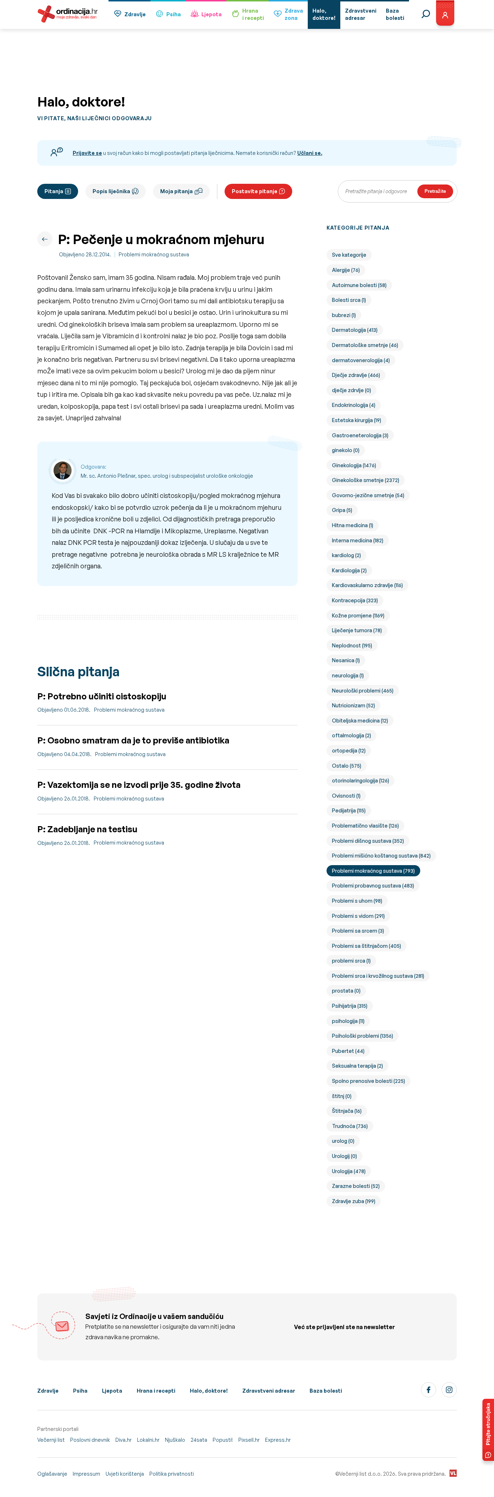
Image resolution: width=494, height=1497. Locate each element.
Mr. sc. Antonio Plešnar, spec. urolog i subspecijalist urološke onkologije (167, 476)
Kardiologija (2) (349, 570)
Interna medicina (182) (357, 540)
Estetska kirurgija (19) (356, 420)
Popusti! (223, 1440)
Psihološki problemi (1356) (362, 1036)
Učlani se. (309, 153)
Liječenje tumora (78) (357, 630)
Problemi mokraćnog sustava (154, 254)
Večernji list (51, 1440)
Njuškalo (175, 1440)
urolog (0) (343, 1141)
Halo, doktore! (209, 1391)
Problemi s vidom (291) (358, 916)
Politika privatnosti (171, 1474)
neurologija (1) (348, 675)
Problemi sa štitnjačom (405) (366, 946)
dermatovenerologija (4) (361, 360)
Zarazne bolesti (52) (356, 1186)
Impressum (86, 1474)
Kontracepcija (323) (355, 600)
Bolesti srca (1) (349, 300)
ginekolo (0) (345, 450)
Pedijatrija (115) (349, 810)
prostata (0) (346, 991)
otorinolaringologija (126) (360, 780)
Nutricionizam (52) (353, 705)
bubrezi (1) (344, 315)
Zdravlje (135, 14)
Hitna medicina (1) (352, 525)
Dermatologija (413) (355, 330)
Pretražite (435, 191)
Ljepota (211, 14)
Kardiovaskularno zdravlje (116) (367, 585)
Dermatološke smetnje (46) (365, 345)
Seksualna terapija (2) (357, 1066)
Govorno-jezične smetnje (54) (368, 495)
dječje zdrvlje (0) (351, 390)
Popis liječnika (111, 191)
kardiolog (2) (346, 555)
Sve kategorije (349, 255)
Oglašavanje (52, 1474)
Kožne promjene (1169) (358, 615)
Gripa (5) (342, 510)
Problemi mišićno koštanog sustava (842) (381, 855)
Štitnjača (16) (347, 1111)
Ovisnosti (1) (346, 796)
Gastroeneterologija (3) (360, 435)
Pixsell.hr (249, 1440)
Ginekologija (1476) (354, 465)
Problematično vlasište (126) (365, 826)
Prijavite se (87, 153)
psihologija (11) (348, 1021)
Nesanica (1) (346, 660)
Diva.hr (123, 1440)
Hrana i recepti (156, 1391)
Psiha (173, 14)
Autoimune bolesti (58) (359, 285)
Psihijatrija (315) (349, 1006)
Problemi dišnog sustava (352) (368, 841)
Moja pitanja (176, 191)
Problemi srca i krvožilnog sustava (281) (378, 976)
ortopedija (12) (349, 750)
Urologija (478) (349, 1171)
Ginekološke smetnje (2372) (365, 480)
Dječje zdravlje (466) (356, 375)
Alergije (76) (346, 270)
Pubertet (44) (348, 1051)
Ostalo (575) (346, 766)
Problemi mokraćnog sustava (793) (373, 871)
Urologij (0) (344, 1156)
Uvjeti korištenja (125, 1474)
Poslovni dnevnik (90, 1440)
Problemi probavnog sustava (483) (373, 885)
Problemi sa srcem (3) (358, 931)
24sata (199, 1440)
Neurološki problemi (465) (362, 690)
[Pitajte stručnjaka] (488, 1430)
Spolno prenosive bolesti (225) (368, 1081)
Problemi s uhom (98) (357, 901)
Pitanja (53, 191)
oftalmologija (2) (351, 735)
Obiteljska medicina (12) (360, 720)
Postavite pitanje (254, 191)
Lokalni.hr (148, 1440)
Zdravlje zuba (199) (353, 1201)
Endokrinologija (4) (353, 405)
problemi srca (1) (351, 961)
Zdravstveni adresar (268, 1391)
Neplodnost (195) (352, 645)
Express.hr (278, 1440)
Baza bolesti (326, 1391)
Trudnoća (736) (350, 1126)
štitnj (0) (342, 1096)
